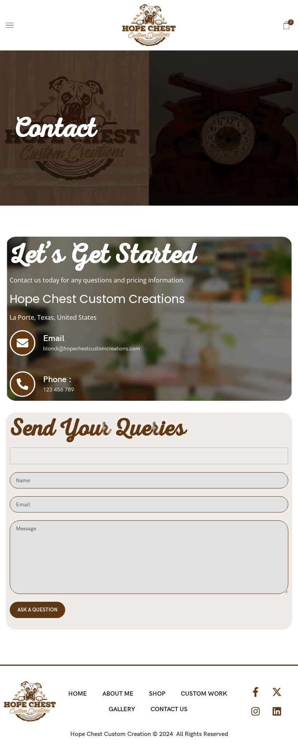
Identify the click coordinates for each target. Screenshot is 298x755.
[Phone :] (22, 384)
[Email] (22, 343)
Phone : (57, 379)
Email (53, 338)
